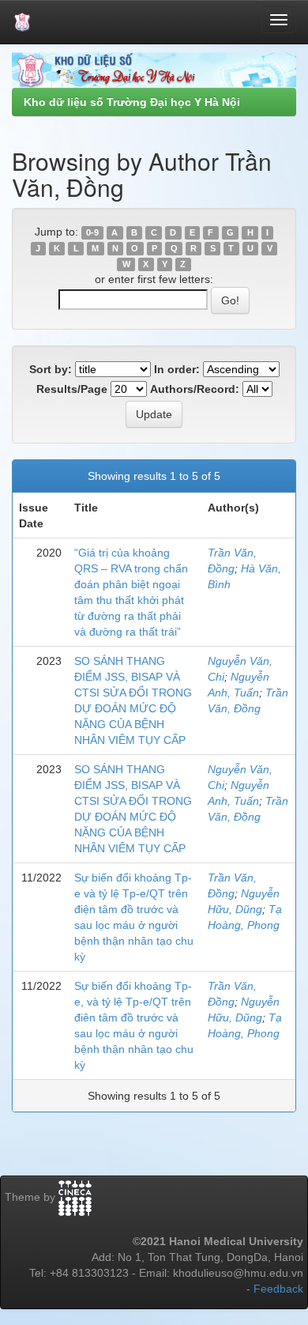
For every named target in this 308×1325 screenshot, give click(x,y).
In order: (177, 369)
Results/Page (71, 389)
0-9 (92, 232)
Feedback (278, 1288)
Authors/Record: (194, 389)
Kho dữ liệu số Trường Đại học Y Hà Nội (132, 102)
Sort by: (50, 369)
